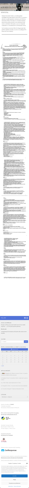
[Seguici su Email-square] (27, 318)
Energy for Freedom (7, 435)
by (1, 435)
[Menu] (27, 1)
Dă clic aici (4, 329)
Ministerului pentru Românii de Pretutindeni (12, 457)
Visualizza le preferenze (14, 483)
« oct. (2, 365)
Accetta (14, 476)
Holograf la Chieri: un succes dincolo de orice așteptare (14, 385)
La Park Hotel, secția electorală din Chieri (11, 382)
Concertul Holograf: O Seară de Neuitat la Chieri (13, 388)
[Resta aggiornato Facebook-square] (25, 318)
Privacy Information (17, 486)
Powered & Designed (6, 433)
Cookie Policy (10, 486)
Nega (14, 479)
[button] (27, 463)
